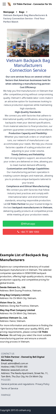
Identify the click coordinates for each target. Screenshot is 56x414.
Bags (21, 11)
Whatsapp (29, 223)
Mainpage (8, 11)
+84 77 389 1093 (30, 231)
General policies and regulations (17, 384)
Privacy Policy (42, 384)
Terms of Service (9, 388)
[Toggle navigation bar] (4, 4)
